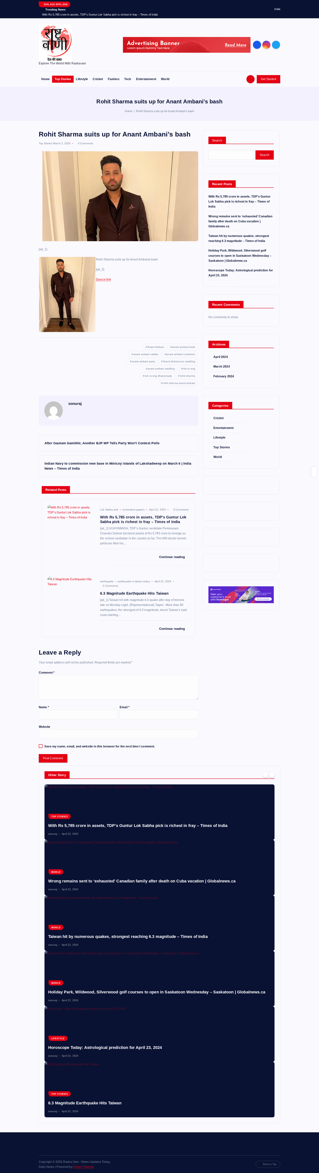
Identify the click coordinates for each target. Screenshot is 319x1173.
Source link (103, 279)
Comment (46, 672)
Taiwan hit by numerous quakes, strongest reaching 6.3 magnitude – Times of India (128, 936)
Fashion (113, 79)
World (165, 79)
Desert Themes (83, 1166)
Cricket (98, 79)
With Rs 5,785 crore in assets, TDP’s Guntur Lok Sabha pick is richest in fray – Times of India (239, 201)
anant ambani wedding (161, 368)
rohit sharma (187, 375)
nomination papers (133, 509)
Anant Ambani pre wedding (179, 361)
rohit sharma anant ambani (179, 383)
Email (124, 707)
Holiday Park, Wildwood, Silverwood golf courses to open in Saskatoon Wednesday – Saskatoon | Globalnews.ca (239, 255)
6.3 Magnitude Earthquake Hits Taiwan (84, 1103)
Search (217, 140)
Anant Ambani (156, 347)
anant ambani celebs (145, 354)
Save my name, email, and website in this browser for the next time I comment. (99, 746)
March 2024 (221, 366)
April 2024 (220, 356)
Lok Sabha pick (109, 509)
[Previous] (265, 774)
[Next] (272, 774)
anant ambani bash (183, 347)
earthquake (107, 581)
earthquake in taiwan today (134, 581)
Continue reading (172, 557)
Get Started (268, 79)
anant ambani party (143, 361)
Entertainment (146, 79)
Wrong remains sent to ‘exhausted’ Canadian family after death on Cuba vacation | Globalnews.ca (240, 221)
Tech (127, 79)
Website (44, 726)
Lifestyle (82, 79)
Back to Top (269, 1164)
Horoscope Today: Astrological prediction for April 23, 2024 (105, 1047)
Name (44, 707)
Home (45, 79)
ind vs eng (189, 368)
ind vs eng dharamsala (158, 375)
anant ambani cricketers (180, 354)
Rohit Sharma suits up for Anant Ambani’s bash (165, 111)
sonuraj (75, 404)
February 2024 (223, 376)
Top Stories (63, 79)
